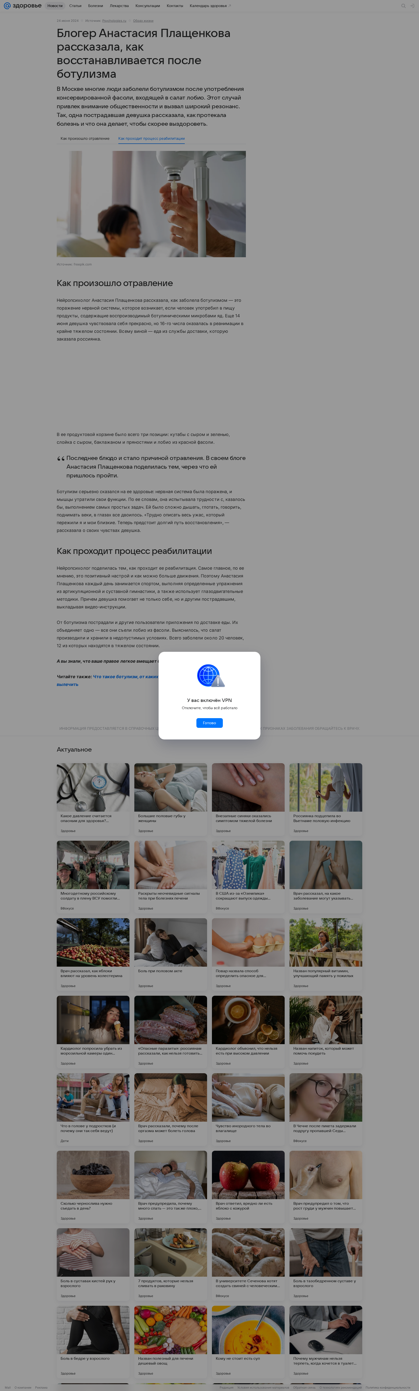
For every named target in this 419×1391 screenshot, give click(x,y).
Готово (209, 723)
